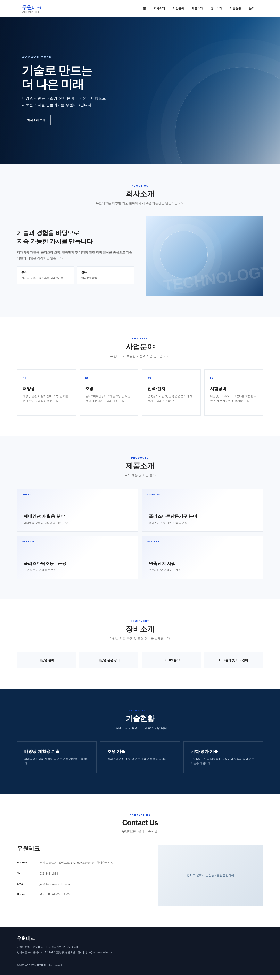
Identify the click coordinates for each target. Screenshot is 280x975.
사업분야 (178, 8)
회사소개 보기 (36, 120)
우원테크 (32, 8)
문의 (252, 8)
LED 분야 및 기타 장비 (233, 660)
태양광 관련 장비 (109, 660)
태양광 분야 (46, 660)
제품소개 (197, 8)
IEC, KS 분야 (171, 660)
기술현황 (235, 8)
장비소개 (216, 8)
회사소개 (159, 8)
